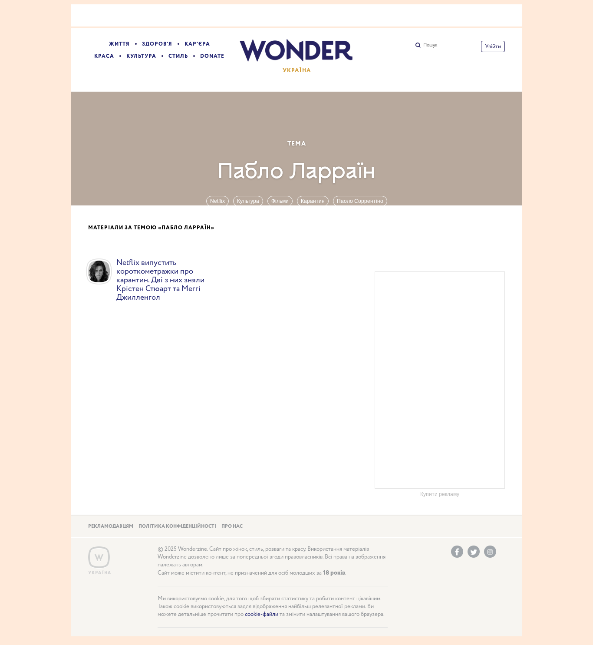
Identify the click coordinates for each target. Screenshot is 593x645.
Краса (104, 56)
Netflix (217, 201)
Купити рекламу (439, 494)
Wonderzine (99, 557)
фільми (280, 201)
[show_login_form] (493, 46)
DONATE (212, 56)
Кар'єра (197, 44)
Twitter (474, 552)
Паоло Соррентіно (360, 201)
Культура (141, 56)
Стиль (178, 56)
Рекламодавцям (110, 526)
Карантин (313, 201)
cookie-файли (261, 614)
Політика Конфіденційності (177, 526)
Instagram (490, 552)
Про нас (232, 526)
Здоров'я (157, 44)
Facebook (457, 552)
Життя (119, 44)
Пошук (430, 45)
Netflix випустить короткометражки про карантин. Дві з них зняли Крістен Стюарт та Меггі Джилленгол (160, 280)
